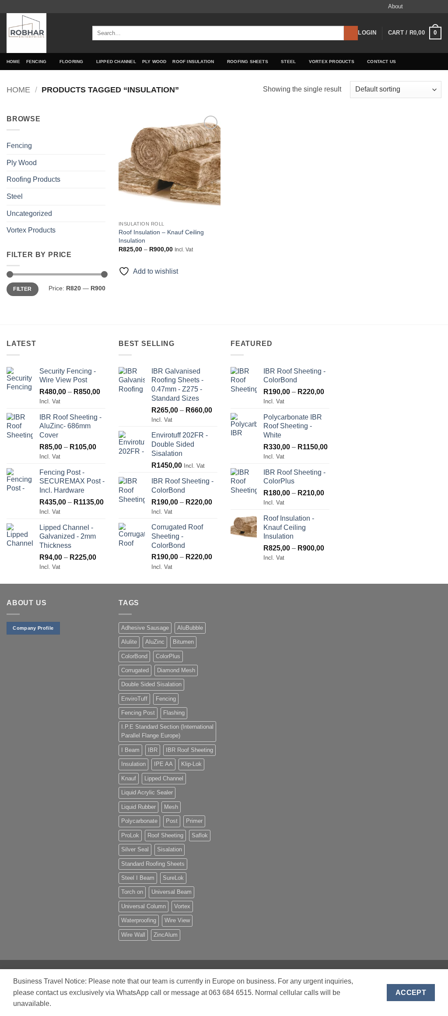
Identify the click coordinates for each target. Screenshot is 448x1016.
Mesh (171, 807)
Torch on (132, 892)
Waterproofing (138, 920)
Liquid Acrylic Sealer (147, 792)
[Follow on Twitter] (428, 7)
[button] (367, 33)
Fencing (36, 61)
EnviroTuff (134, 698)
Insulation (133, 764)
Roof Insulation (193, 61)
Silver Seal (135, 849)
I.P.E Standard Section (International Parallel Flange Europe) (167, 731)
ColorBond (134, 656)
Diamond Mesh (176, 670)
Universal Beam (171, 892)
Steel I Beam (137, 878)
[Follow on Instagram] (420, 7)
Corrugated (135, 670)
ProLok (130, 835)
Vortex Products (331, 61)
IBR (153, 750)
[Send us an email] (437, 7)
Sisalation (169, 849)
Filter (22, 289)
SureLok (173, 878)
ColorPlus (168, 656)
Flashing (174, 712)
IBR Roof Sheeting (189, 750)
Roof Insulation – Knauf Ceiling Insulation (161, 236)
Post (172, 821)
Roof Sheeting (165, 835)
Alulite (129, 642)
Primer (194, 821)
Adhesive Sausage (145, 627)
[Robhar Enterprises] (43, 33)
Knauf (128, 778)
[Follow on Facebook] (412, 7)
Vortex (182, 906)
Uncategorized (29, 213)
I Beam (130, 750)
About (395, 6)
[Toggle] (100, 146)
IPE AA (163, 764)
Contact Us (381, 61)
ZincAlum (166, 934)
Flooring (72, 61)
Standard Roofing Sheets (153, 864)
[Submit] (351, 33)
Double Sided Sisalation (151, 684)
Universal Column (143, 906)
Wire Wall (133, 934)
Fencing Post (138, 712)
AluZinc (154, 642)
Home (13, 61)
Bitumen (183, 642)
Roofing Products (33, 179)
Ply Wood (154, 61)
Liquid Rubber (138, 807)
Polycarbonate (139, 821)
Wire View (177, 920)
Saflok (200, 835)
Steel (288, 61)
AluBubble (190, 627)
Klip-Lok (191, 764)
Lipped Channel (116, 61)
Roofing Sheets (247, 61)
